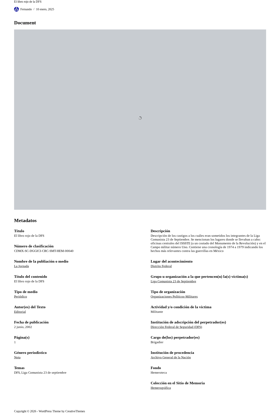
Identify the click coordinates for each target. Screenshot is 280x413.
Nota (17, 357)
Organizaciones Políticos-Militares (174, 296)
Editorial (20, 312)
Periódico (20, 296)
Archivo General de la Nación (171, 357)
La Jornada (21, 266)
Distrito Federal (161, 266)
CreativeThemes (75, 411)
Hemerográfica (161, 388)
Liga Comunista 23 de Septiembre (173, 281)
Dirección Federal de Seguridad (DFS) (176, 327)
